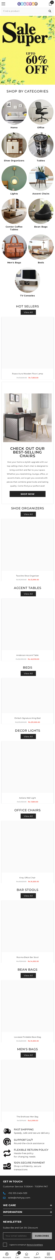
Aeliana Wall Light (27, 798)
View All (28, 312)
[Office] (40, 112)
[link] (27, 1131)
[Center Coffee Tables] (14, 211)
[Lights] (14, 178)
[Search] (27, 11)
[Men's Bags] (14, 247)
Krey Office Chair (27, 877)
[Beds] (40, 247)
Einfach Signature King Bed (27, 718)
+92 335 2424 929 (17, 1193)
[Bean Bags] (40, 211)
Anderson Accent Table (27, 655)
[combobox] (24, 11)
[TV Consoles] (27, 280)
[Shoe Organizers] (14, 145)
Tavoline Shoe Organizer (27, 576)
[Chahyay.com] (27, 417)
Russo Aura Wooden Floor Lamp (27, 373)
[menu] (3, 4)
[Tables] (40, 145)
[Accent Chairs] (40, 178)
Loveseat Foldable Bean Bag (27, 1037)
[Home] (14, 112)
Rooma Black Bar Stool (27, 957)
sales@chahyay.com (19, 1197)
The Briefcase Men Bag (27, 1116)
